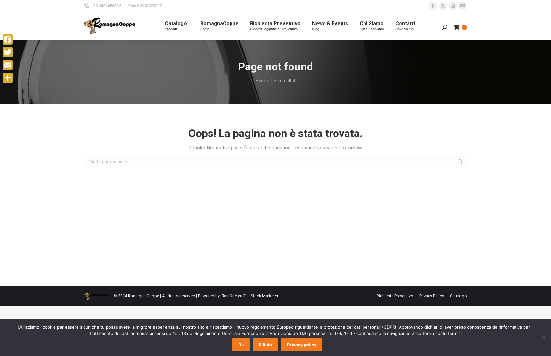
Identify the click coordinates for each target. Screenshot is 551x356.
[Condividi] (7, 77)
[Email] (7, 65)
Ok (241, 344)
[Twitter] (7, 52)
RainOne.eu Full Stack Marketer (250, 296)
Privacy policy (301, 344)
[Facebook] (7, 39)
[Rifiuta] (543, 337)
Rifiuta (265, 344)
